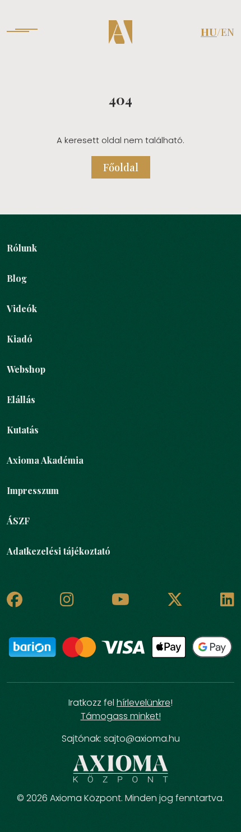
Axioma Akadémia (45, 460)
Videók (22, 308)
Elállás (21, 399)
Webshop (26, 369)
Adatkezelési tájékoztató (58, 551)
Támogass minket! (121, 716)
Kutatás (23, 430)
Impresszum (33, 490)
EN (227, 32)
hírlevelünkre (143, 702)
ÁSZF (18, 521)
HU (209, 32)
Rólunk (22, 248)
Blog (17, 278)
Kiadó (20, 339)
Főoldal (120, 167)
